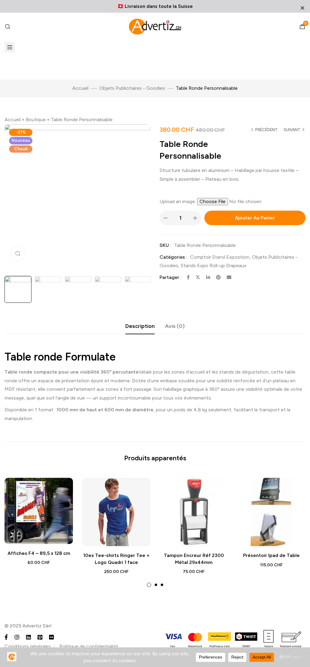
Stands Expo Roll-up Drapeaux (213, 265)
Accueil (80, 88)
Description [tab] (140, 326)
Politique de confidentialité (88, 646)
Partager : (171, 277)
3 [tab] (162, 585)
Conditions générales (28, 646)
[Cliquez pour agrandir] (18, 253)
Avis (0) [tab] (175, 326)
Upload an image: (178, 201)
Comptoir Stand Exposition (219, 257)
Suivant (292, 130)
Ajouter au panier (255, 218)
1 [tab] (149, 585)
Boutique (36, 119)
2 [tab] (156, 585)
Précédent (266, 130)
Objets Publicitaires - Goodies (132, 88)
